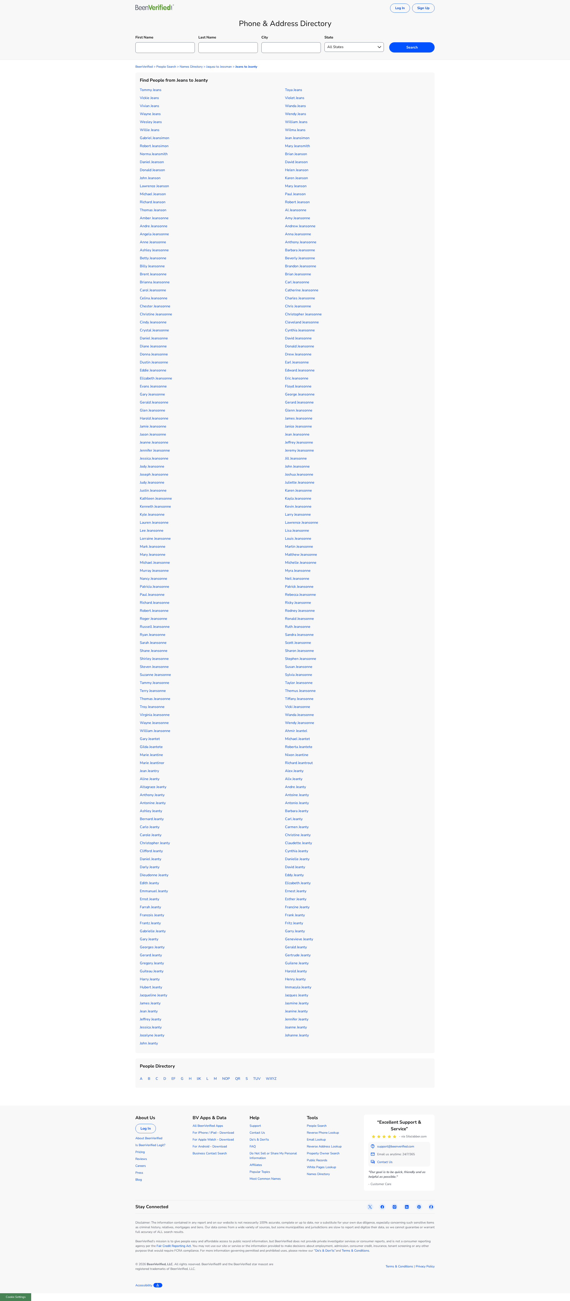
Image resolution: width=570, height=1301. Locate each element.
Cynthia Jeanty (296, 851)
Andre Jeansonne (153, 226)
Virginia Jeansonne (155, 714)
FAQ (253, 1146)
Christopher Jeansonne (303, 314)
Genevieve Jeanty (299, 939)
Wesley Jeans (151, 122)
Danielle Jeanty (297, 859)
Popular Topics (260, 1172)
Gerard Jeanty (151, 955)
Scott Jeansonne (298, 642)
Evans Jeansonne (153, 386)
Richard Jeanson (152, 202)
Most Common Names (265, 1179)
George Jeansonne (300, 394)
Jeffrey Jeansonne (299, 442)
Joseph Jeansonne (154, 474)
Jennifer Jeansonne (155, 450)
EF (173, 1078)
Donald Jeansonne (299, 346)
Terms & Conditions (355, 1250)
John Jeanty (149, 1043)
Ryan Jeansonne (152, 634)
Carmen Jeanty (297, 827)
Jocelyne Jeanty (152, 1035)
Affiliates (256, 1165)
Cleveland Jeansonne (302, 322)
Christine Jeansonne (156, 314)
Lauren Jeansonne (154, 522)
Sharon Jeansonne (299, 650)
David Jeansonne (298, 338)
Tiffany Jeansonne (299, 698)
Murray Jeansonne (154, 570)
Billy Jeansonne (152, 266)
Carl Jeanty (294, 819)
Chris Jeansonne (298, 306)
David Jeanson (296, 162)
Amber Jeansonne (154, 218)
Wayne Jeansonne (154, 722)
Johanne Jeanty (297, 1035)
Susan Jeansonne (298, 666)
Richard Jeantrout (299, 762)
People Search (166, 67)
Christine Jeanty (298, 835)
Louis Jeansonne (298, 538)
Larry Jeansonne (298, 514)
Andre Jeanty (295, 786)
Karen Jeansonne (298, 490)
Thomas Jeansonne (155, 698)
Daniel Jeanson (152, 162)
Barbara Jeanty (296, 811)
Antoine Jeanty (297, 794)
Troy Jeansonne (152, 706)
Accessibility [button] (143, 1285)
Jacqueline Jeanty (153, 995)
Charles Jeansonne (300, 298)
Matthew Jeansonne (301, 554)
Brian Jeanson (296, 154)
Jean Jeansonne (297, 434)
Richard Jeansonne (154, 602)
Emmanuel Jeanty (154, 891)
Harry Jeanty (150, 979)
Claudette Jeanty (298, 843)
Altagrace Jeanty (153, 786)
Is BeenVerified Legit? (150, 1145)
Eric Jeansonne (296, 378)
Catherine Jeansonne (301, 290)
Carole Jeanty (150, 835)
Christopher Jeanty (155, 843)
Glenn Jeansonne (298, 410)
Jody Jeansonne (152, 466)
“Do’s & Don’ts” (325, 1250)
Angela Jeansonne (154, 234)
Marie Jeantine (151, 754)
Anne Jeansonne (153, 242)
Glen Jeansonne (152, 410)
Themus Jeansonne (300, 690)
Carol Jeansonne (153, 290)
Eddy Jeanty (294, 875)
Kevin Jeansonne (298, 506)
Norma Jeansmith (154, 154)
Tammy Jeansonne (154, 682)
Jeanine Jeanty (296, 1011)
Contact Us (257, 1133)
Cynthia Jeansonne (300, 330)
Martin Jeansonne (299, 546)
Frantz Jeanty (150, 923)
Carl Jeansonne (297, 282)
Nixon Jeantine (296, 754)
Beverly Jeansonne (300, 258)
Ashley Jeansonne (154, 250)
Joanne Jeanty (296, 1027)
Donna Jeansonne (154, 354)
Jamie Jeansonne (153, 426)
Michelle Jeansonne (300, 562)
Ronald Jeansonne (299, 618)
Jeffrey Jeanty (150, 1019)
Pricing (140, 1152)
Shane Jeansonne (153, 650)
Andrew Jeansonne (300, 226)
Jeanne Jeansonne (154, 442)
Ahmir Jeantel (296, 730)
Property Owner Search (323, 1153)
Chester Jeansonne (155, 306)
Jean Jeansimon (297, 138)
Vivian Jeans (149, 105)
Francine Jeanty (297, 907)
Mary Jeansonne (152, 554)
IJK (199, 1078)
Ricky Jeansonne (298, 602)
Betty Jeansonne (153, 258)
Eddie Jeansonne (153, 370)
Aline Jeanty (149, 778)
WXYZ (271, 1078)
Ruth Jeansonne (297, 626)
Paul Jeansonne (152, 594)
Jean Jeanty (149, 1011)
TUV (257, 1078)
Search (412, 47)
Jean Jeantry (149, 770)
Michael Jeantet (297, 738)
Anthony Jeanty (152, 794)
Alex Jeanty (294, 770)
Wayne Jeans (150, 113)
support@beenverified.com (395, 1146)
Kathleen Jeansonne (156, 498)
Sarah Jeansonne (153, 642)
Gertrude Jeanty (298, 955)
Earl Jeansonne (297, 362)
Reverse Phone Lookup (323, 1133)
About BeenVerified (148, 1138)
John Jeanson (150, 178)
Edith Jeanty (149, 883)
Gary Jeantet (150, 738)
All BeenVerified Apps (208, 1126)
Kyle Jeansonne (152, 514)
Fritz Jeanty (294, 923)
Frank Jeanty (295, 915)
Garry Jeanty (295, 931)
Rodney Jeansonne (300, 610)
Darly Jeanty (149, 867)
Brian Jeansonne (298, 274)
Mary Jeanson (296, 186)
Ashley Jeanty (151, 811)
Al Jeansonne (295, 210)
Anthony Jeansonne (300, 242)
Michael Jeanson (153, 194)
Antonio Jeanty (297, 802)
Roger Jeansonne (153, 618)
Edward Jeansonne (300, 370)
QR (237, 1078)
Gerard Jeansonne (299, 402)
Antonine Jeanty (153, 802)
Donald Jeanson (152, 170)
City (264, 37)
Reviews (141, 1159)
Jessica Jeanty (151, 1027)
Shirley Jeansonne (154, 658)
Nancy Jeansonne (153, 578)
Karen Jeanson (296, 178)
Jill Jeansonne (296, 458)
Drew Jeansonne (298, 354)
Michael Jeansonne (155, 562)
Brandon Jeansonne (300, 266)
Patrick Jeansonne (299, 586)
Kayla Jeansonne (298, 498)
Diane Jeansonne (153, 346)
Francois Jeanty (152, 915)
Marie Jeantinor (152, 762)
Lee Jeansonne (151, 530)
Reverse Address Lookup (324, 1146)
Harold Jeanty (296, 971)
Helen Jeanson (296, 170)
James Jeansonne (298, 418)
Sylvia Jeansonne (298, 674)
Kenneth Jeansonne (155, 506)
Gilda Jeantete (151, 746)
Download (227, 1133)
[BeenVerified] (154, 8)
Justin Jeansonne (153, 490)
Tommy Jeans (150, 89)
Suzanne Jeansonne (155, 674)
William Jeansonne (155, 730)
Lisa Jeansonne (297, 530)
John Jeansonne (297, 466)
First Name (144, 37)
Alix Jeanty (293, 778)
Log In (400, 8)
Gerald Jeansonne (154, 402)
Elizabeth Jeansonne (156, 378)
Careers (140, 1166)
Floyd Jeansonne (298, 386)
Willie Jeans (149, 130)
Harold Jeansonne (154, 418)
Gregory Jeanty (152, 963)
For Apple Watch (204, 1139)
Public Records (317, 1160)
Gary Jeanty (149, 939)
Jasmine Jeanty (297, 1003)
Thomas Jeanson (153, 210)
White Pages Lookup (321, 1167)
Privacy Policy (425, 1266)
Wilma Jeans (295, 130)
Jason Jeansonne (153, 434)
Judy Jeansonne (152, 482)
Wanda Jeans (295, 105)
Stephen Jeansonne (300, 658)
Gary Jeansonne (152, 394)
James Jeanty (150, 1003)
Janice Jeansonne (298, 426)
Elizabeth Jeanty (298, 883)
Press (139, 1173)
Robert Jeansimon (154, 146)
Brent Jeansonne (153, 274)
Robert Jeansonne (154, 610)
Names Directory (191, 67)
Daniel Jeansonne (154, 338)
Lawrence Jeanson (154, 186)
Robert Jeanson (297, 202)
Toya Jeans (293, 89)
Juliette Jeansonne (299, 482)
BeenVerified (144, 67)
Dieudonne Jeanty (154, 875)
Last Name (207, 37)
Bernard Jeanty (152, 819)
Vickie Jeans (149, 97)
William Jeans (296, 122)
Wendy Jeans (295, 113)
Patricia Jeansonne (154, 586)
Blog (138, 1179)
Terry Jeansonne (153, 690)
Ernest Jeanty (295, 891)
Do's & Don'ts (259, 1139)
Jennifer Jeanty (296, 1019)
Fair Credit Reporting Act (174, 1246)
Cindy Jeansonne (153, 322)
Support (255, 1126)
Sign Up (423, 8)
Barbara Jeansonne (300, 250)
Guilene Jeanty (297, 963)
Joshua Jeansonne (299, 474)
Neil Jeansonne (297, 578)
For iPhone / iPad (204, 1133)
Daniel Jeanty (150, 859)
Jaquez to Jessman (219, 67)
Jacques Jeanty (296, 995)
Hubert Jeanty (151, 987)
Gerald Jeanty (296, 947)
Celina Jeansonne (153, 298)
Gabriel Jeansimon (154, 138)
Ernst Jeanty (149, 899)
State (328, 37)
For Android (201, 1146)
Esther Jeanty (295, 899)
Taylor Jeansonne (299, 682)
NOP (226, 1078)
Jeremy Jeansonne (299, 450)
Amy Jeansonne (297, 218)
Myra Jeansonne (298, 570)
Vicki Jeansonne (297, 706)
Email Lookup (316, 1139)
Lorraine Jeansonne (155, 538)
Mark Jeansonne (152, 546)
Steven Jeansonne (154, 666)
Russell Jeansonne (155, 626)
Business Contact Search (210, 1153)
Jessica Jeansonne (154, 458)
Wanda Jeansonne (299, 714)
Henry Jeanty (295, 979)
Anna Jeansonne (298, 234)
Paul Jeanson (295, 194)
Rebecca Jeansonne (300, 594)
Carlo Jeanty (149, 827)
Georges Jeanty (152, 947)
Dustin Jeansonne (154, 362)
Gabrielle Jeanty (153, 931)
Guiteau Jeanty (151, 971)
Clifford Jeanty (151, 851)
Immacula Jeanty (298, 987)
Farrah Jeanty (150, 907)
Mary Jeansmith (297, 146)
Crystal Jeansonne (154, 330)
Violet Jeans (294, 97)
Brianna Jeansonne (155, 282)
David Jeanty (295, 867)
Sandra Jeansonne (299, 634)
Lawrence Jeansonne (301, 522)
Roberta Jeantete (298, 746)
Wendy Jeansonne (299, 722)
